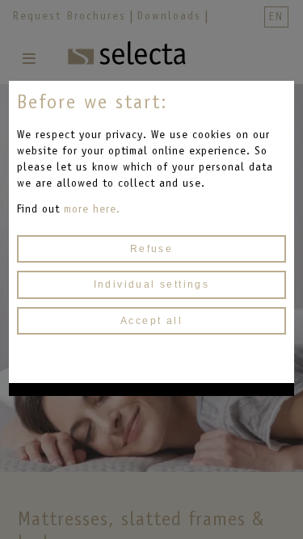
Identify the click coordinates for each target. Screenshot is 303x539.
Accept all (151, 320)
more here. (92, 209)
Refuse (151, 249)
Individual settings (152, 284)
